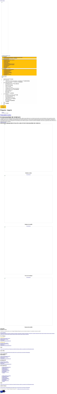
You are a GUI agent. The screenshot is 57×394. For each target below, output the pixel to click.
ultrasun (19, 334)
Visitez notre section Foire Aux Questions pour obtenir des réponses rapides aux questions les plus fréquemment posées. (17, 384)
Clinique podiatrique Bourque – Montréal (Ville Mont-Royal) (13, 57)
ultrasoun (14, 334)
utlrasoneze (27, 334)
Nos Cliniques (4, 56)
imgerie (48, 333)
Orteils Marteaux (6, 65)
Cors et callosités (9, 87)
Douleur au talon (6, 60)
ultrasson (16, 334)
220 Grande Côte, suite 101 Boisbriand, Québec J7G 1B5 (4, 343)
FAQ (4, 102)
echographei (15, 333)
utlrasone (24, 334)
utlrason (21, 334)
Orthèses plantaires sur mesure (9, 69)
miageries (53, 333)
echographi (23, 333)
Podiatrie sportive (9, 96)
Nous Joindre (4, 76)
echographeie (19, 333)
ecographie (33, 333)
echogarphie (2, 333)
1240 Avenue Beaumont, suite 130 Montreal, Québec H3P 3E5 (5, 339)
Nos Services (4, 68)
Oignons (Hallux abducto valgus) (9, 64)
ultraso (6, 334)
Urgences (7, 101)
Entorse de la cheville (28, 327)
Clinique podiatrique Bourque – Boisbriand (10, 58)
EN (2, 77)
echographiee (30, 333)
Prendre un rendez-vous (6, 55)
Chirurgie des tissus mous (8, 72)
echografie (5, 333)
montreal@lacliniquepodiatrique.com (5, 340)
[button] (3, 122)
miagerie (50, 333)
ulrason (1, 334)
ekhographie (37, 333)
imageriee (45, 333)
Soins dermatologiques (10, 97)
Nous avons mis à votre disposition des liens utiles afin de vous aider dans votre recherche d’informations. (15, 352)
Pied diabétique (6, 73)
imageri (43, 333)
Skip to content (2, 0)
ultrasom (8, 334)
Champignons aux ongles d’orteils (12, 88)
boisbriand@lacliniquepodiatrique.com (5, 345)
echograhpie (12, 333)
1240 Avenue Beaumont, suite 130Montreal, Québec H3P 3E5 (5, 356)
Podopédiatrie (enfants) (7, 70)
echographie (26, 333)
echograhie (8, 333)
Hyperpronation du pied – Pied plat (12, 83)
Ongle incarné (6, 62)
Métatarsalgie (6, 66)
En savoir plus (28, 174)
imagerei (40, 333)
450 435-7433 (2, 344)
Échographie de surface (7, 74)
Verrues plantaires (7, 61)
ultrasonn (11, 334)
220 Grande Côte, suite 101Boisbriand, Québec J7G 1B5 (4, 362)
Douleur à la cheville (28, 224)
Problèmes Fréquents (8, 82)
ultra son (4, 334)
